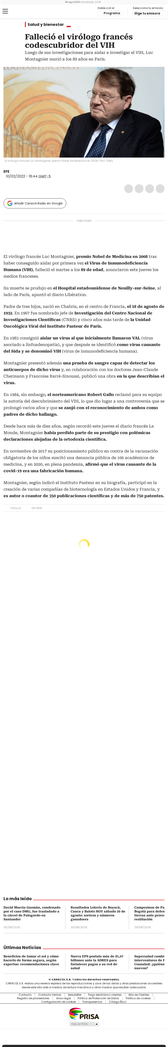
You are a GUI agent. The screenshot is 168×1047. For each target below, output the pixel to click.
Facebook (128, 188)
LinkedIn (149, 188)
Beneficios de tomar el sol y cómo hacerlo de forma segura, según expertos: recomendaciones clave (31, 960)
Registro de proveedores (33, 998)
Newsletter (74, 995)
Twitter (139, 188)
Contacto (25, 995)
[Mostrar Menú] (5, 11)
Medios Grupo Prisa (84, 1024)
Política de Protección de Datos (98, 998)
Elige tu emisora (147, 13)
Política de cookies (138, 998)
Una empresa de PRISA (84, 1013)
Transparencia (92, 1002)
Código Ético (117, 1002)
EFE (6, 171)
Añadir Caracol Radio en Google (38, 203)
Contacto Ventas (49, 995)
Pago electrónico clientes (105, 995)
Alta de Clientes (138, 995)
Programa (112, 13)
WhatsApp (160, 188)
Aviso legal (63, 998)
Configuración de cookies (58, 1002)
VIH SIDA (36, 508)
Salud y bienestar (46, 24)
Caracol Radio (21, 11)
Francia (15, 508)
